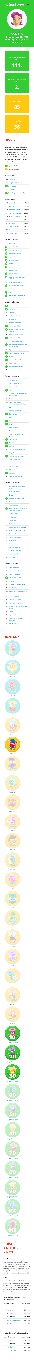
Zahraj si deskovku (14, 247)
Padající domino (14, 216)
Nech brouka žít (14, 384)
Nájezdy (11, 350)
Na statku (12, 417)
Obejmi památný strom (16, 286)
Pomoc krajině (13, 466)
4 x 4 (10, 470)
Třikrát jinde (12, 557)
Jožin (11, 1310)
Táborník (12, 850)
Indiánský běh (13, 505)
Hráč (12, 657)
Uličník (11, 611)
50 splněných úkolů (12, 1119)
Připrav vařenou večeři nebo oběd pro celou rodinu (18, 509)
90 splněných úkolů (12, 1197)
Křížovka (12, 189)
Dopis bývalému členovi (16, 316)
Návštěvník (12, 811)
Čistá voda (12, 363)
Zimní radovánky (14, 226)
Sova (12, 908)
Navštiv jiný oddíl (14, 427)
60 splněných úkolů (12, 1139)
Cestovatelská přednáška (17, 449)
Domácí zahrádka (14, 326)
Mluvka (12, 830)
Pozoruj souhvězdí (14, 370)
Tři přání (11, 443)
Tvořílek (12, 753)
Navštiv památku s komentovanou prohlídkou (17, 403)
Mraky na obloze (14, 306)
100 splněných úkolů (12, 1216)
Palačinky (11, 292)
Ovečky (11, 220)
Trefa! (11, 407)
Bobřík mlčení (13, 588)
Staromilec (12, 946)
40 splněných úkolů (12, 1100)
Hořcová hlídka (13, 514)
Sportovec (13, 792)
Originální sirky (13, 257)
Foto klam (12, 421)
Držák (12, 965)
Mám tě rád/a (13, 243)
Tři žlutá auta (13, 274)
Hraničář (12, 581)
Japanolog (12, 715)
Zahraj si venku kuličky (15, 282)
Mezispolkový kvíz (14, 260)
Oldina (12, 1317)
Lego (10, 390)
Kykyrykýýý (12, 520)
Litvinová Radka (15, 1320)
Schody (11, 230)
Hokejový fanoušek (15, 323)
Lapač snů (12, 473)
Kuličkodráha (13, 439)
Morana (11, 446)
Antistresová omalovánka (17, 296)
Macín (12, 1323)
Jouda (12, 888)
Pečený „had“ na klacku (16, 456)
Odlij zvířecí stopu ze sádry (17, 527)
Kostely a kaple (13, 554)
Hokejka (12, 696)
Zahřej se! (12, 313)
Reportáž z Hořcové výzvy (17, 530)
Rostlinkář (12, 676)
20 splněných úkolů (12, 1062)
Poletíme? (13, 179)
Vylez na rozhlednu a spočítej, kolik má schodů (18, 345)
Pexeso (11, 267)
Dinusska (13, 1350)
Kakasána (12, 524)
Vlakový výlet (13, 233)
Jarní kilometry (14, 568)
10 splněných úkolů (12, 1042)
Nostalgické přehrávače (16, 498)
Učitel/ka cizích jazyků (16, 334)
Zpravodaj (12, 431)
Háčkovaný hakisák (15, 578)
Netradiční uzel (14, 206)
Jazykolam (12, 453)
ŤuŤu (11, 1347)
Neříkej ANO (12, 517)
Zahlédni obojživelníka (16, 476)
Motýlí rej (11, 289)
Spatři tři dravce (14, 399)
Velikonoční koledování (16, 367)
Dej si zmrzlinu (13, 250)
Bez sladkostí (13, 502)
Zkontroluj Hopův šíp (15, 360)
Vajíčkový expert (14, 210)
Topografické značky (15, 603)
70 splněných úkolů (12, 1158)
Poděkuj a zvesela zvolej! (17, 193)
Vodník (12, 927)
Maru (11, 1340)
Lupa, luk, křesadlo (14, 574)
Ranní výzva (13, 540)
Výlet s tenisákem (14, 460)
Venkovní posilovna (15, 213)
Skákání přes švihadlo (15, 341)
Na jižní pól (13, 186)
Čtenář (11, 495)
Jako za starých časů (16, 571)
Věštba (11, 264)
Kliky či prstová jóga (15, 547)
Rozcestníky (13, 544)
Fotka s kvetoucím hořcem (17, 353)
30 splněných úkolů (12, 1081)
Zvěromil (12, 1004)
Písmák (12, 869)
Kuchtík (12, 734)
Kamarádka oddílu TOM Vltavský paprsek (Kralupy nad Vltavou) (17, 39)
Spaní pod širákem (15, 551)
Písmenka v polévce (15, 253)
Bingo (11, 424)
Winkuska (13, 1313)
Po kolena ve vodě (15, 600)
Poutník (12, 1023)
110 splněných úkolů (12, 1235)
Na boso (11, 356)
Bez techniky (13, 623)
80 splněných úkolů (12, 1177)
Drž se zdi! (12, 223)
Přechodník (12, 534)
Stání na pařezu (14, 387)
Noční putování (14, 596)
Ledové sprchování (15, 537)
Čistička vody (13, 414)
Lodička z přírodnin (14, 338)
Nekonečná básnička (15, 463)
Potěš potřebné (14, 380)
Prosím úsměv (13, 203)
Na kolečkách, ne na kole (17, 584)
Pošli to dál (12, 309)
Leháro (12, 985)
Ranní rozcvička (14, 492)
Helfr (12, 773)
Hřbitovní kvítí (13, 270)
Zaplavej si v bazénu (15, 411)
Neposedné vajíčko (16, 183)
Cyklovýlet (12, 615)
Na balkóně (12, 319)
